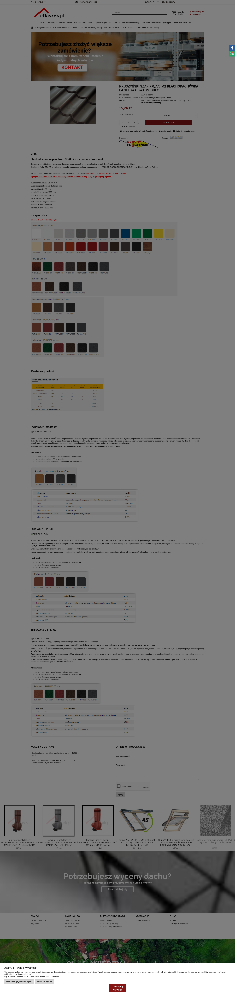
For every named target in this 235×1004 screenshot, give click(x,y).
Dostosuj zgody (44, 981)
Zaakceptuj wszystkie (117, 988)
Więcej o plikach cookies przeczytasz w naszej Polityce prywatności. (31, 976)
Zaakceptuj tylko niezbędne (19, 981)
